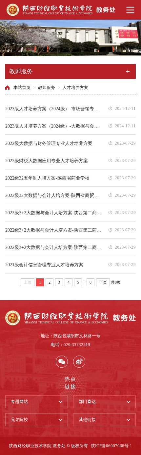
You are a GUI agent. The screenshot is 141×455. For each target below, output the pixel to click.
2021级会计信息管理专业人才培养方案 (44, 264)
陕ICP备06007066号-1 (111, 446)
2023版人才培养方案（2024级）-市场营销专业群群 (54, 108)
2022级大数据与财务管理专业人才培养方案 (48, 143)
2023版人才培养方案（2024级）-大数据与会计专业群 (54, 126)
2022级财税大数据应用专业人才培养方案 (46, 160)
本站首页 (21, 87)
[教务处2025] (70, 9)
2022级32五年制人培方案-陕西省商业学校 (47, 178)
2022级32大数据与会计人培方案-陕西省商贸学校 (54, 195)
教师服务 (46, 87)
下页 (103, 282)
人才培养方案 (75, 87)
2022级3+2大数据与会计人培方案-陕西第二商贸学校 (54, 212)
